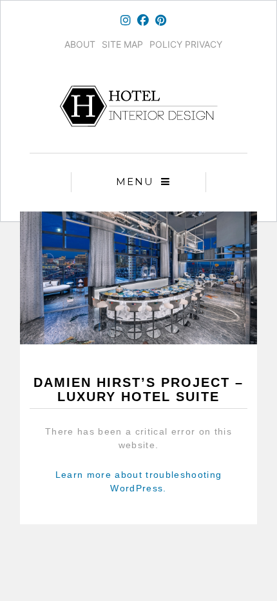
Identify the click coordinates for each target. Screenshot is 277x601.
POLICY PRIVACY (185, 44)
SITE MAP (122, 44)
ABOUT (79, 44)
